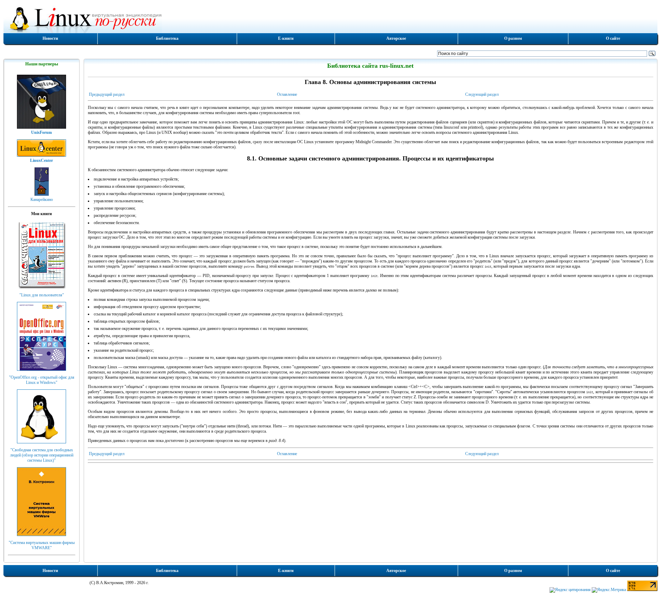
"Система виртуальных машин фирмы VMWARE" (42, 545)
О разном (513, 38)
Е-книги (286, 38)
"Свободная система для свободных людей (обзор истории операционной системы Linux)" (41, 455)
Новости (50, 38)
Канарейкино (41, 199)
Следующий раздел (482, 94)
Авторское (396, 38)
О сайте (613, 38)
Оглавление (287, 94)
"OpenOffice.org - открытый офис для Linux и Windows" (41, 380)
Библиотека (167, 38)
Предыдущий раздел (106, 94)
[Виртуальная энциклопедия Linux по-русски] (330, 19)
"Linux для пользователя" (41, 295)
